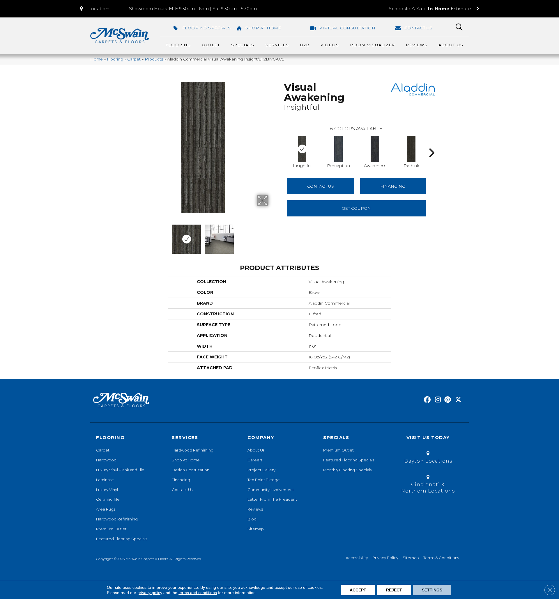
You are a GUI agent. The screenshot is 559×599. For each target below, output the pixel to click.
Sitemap (255, 529)
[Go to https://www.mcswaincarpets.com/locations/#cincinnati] (428, 485)
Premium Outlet (111, 529)
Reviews (255, 509)
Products (154, 59)
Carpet (134, 59)
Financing (181, 479)
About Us (255, 450)
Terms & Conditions (441, 557)
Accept (358, 590)
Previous (133, 236)
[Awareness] (375, 148)
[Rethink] (411, 148)
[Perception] (338, 148)
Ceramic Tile (108, 499)
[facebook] (426, 400)
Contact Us (320, 186)
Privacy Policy (385, 557)
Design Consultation (190, 470)
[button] (95, 8)
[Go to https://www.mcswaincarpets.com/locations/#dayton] (428, 458)
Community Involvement (270, 489)
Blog (251, 519)
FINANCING (392, 186)
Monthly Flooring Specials (347, 470)
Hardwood (106, 460)
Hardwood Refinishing (117, 519)
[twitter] (457, 400)
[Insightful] (302, 148)
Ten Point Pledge (263, 479)
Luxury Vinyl (107, 489)
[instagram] (436, 400)
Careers (254, 460)
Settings (432, 590)
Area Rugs (105, 509)
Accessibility (357, 557)
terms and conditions (197, 592)
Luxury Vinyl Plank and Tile (120, 470)
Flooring (115, 59)
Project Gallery (261, 470)
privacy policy (149, 592)
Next (272, 236)
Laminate (105, 479)
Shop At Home (186, 460)
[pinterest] (447, 400)
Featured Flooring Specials (121, 538)
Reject (394, 590)
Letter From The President (272, 499)
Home (96, 59)
